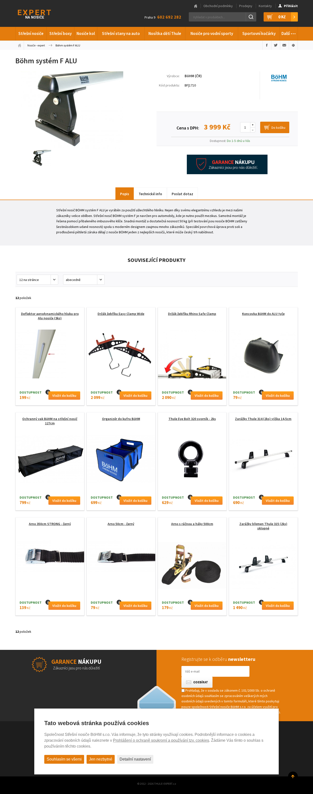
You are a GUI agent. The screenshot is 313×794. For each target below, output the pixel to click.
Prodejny (245, 6)
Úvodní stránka (19, 45)
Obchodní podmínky (218, 6)
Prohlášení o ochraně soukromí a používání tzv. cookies (161, 740)
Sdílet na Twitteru (275, 45)
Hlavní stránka (195, 6)
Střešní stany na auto (121, 33)
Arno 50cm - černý (121, 524)
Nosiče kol (86, 33)
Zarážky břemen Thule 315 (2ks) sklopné (263, 526)
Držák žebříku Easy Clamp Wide (121, 313)
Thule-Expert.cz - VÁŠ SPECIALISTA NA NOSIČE (40, 13)
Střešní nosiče (31, 33)
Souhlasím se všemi (64, 759)
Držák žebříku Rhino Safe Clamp (192, 313)
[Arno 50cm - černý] (121, 557)
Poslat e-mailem (284, 45)
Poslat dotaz (182, 194)
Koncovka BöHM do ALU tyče (263, 313)
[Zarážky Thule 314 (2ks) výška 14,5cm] (263, 460)
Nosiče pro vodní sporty (211, 33)
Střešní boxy (60, 33)
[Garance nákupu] (227, 173)
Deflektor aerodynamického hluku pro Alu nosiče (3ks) (50, 315)
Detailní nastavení (135, 759)
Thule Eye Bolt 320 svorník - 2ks (192, 419)
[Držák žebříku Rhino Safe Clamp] (192, 355)
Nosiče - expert (36, 45)
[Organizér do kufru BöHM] (121, 460)
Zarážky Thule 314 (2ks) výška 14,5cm (263, 419)
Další (288, 32)
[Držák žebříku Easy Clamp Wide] (121, 355)
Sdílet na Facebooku (267, 45)
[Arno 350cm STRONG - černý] (50, 557)
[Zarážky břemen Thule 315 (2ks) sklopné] (263, 565)
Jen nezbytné (100, 759)
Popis (124, 194)
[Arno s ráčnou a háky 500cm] (192, 565)
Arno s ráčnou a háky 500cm (192, 524)
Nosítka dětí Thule (164, 33)
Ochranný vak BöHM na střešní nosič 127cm (49, 421)
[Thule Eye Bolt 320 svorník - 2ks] (192, 460)
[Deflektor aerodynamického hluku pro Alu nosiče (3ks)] (50, 368)
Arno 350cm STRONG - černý (50, 524)
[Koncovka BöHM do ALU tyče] (263, 355)
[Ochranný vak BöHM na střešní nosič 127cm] (50, 460)
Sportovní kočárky (259, 33)
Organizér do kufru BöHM (121, 419)
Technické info (150, 194)
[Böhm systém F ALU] (72, 147)
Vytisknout (293, 45)
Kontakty (265, 6)
